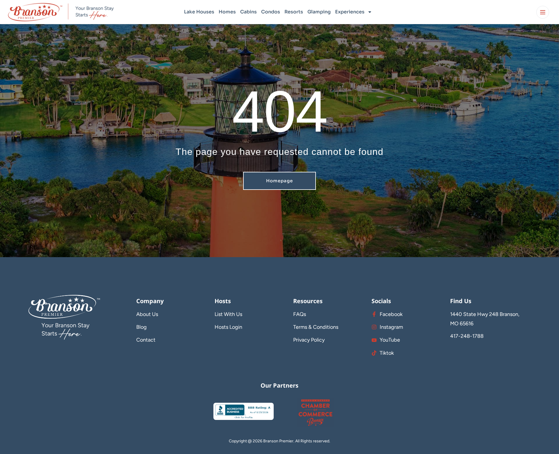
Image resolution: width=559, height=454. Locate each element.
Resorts (293, 12)
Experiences (350, 12)
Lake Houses (199, 12)
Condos (270, 12)
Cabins (248, 12)
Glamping (319, 12)
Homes (227, 12)
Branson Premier (278, 441)
